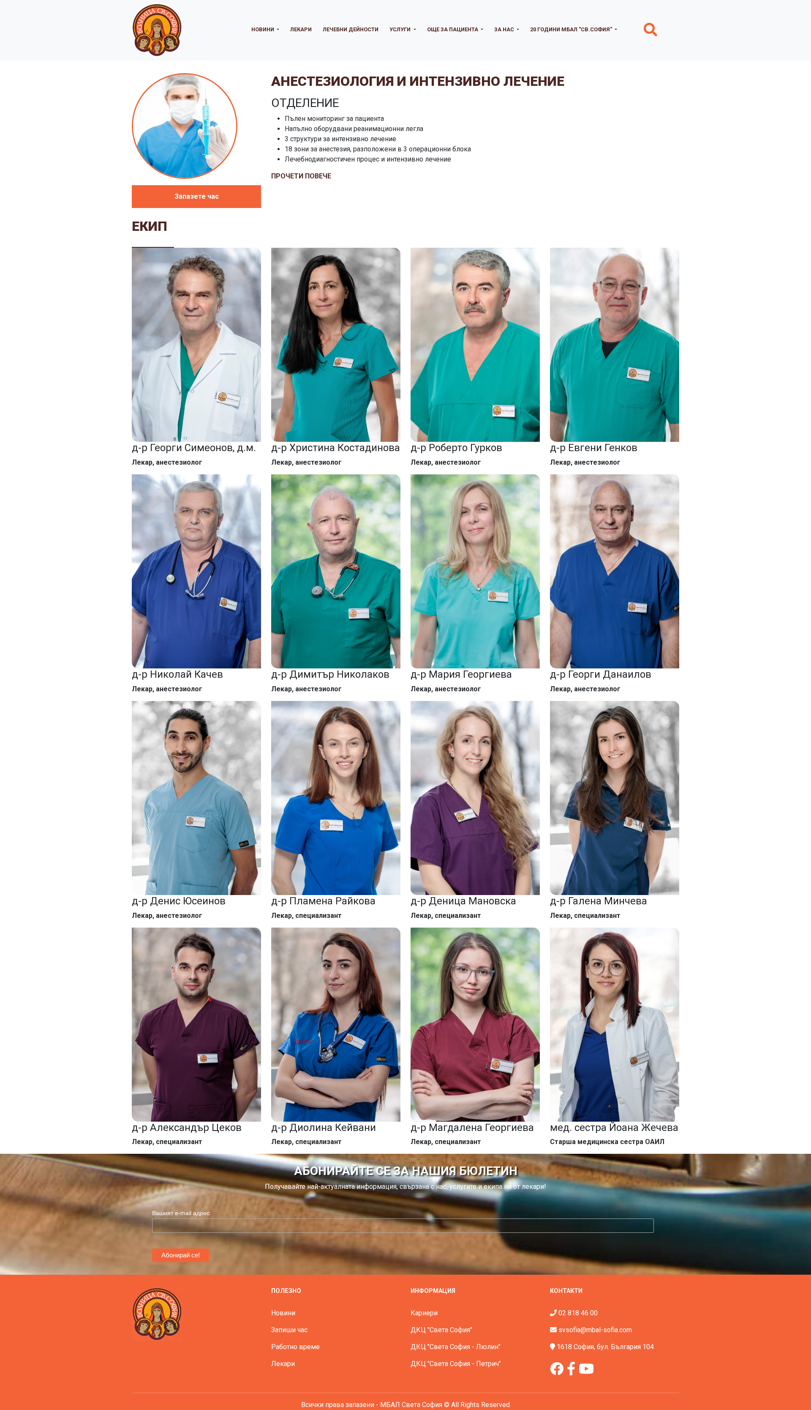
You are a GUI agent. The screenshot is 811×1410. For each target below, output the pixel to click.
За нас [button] (504, 29)
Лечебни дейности (350, 29)
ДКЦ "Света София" (441, 1330)
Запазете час (196, 196)
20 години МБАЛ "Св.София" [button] (571, 29)
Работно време (295, 1347)
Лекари (301, 29)
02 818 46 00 (578, 1313)
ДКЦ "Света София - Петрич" (456, 1364)
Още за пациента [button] (453, 29)
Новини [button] (263, 29)
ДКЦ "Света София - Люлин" (456, 1347)
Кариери (424, 1313)
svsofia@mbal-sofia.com (595, 1330)
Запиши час (289, 1330)
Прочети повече (301, 176)
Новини (283, 1313)
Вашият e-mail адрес (182, 1213)
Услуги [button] (400, 29)
